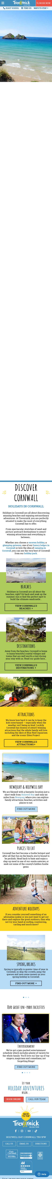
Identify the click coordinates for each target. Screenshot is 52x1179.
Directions (41, 1143)
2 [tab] (26, 997)
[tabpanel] (26, 962)
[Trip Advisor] (29, 1131)
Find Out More (26, 1066)
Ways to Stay (40, 8)
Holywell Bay (28, 794)
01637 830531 (12, 8)
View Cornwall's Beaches (26, 607)
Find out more (26, 808)
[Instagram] (22, 1131)
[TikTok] (36, 1131)
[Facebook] (16, 1131)
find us (27, 8)
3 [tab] (28, 997)
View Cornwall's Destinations (26, 666)
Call (36, 1099)
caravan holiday (36, 542)
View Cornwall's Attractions (26, 743)
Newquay (19, 797)
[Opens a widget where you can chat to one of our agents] (42, 1174)
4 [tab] (29, 1072)
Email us (24, 1143)
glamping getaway (12, 545)
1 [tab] (23, 997)
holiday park (30, 553)
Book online (14, 1099)
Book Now (44, 3)
